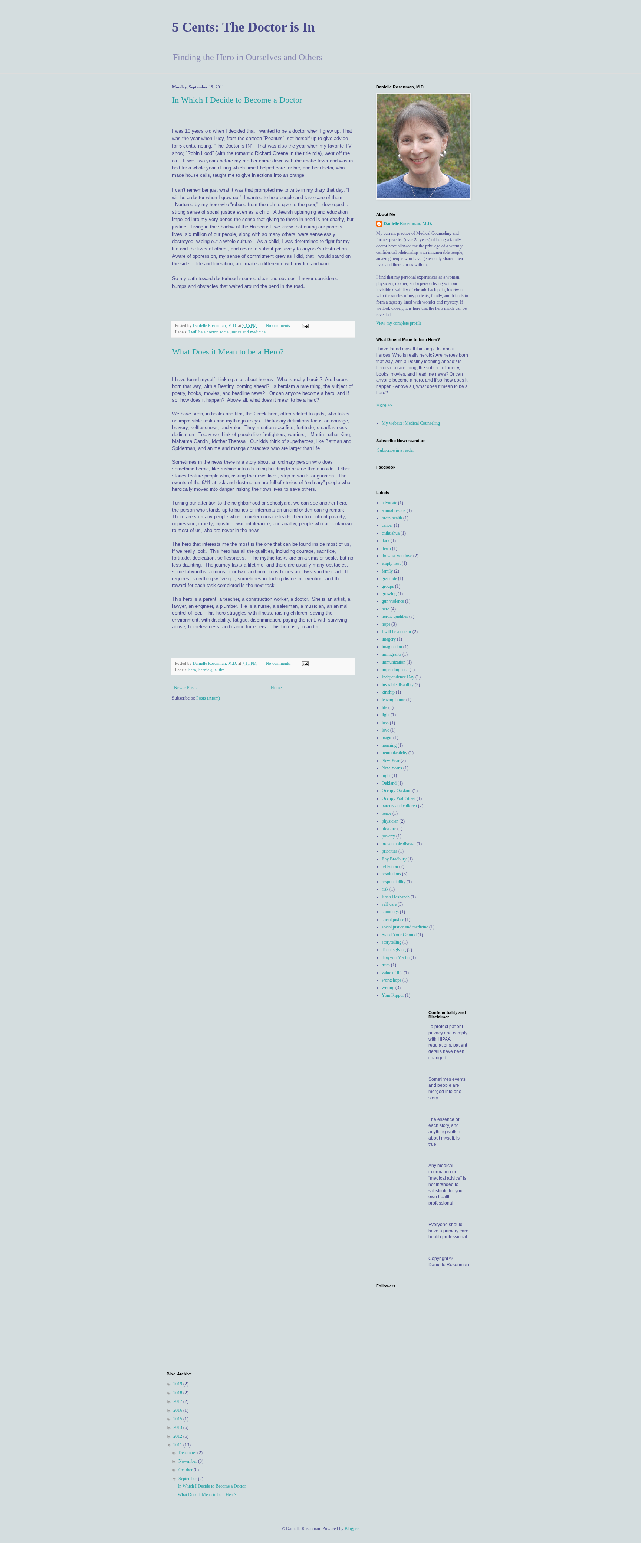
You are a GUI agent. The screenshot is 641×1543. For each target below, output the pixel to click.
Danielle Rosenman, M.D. (408, 223)
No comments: (279, 325)
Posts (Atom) (208, 698)
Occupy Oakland (396, 790)
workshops (391, 980)
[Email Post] (304, 325)
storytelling (391, 942)
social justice (393, 919)
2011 (178, 1445)
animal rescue (393, 510)
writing (388, 987)
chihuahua (391, 533)
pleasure (389, 828)
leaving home (393, 699)
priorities (389, 851)
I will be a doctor (203, 332)
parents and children (399, 805)
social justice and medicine (243, 332)
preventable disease (398, 843)
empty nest (391, 563)
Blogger (351, 1528)
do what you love (397, 555)
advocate (389, 502)
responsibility (393, 881)
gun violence (393, 601)
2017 (178, 1401)
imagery (389, 639)
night (386, 775)
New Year (391, 760)
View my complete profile (398, 323)
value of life (392, 972)
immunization (393, 662)
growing (389, 593)
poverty (388, 836)
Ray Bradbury (394, 859)
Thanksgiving (394, 949)
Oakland (389, 783)
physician (390, 821)
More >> (384, 405)
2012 (178, 1436)
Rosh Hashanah (396, 896)
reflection (390, 866)
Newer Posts (185, 687)
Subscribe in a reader (395, 450)
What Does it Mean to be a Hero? (228, 351)
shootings (390, 911)
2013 (178, 1427)
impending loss (395, 669)
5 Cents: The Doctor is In (243, 27)
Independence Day (398, 677)
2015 (178, 1419)
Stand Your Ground (399, 934)
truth (386, 964)
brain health (392, 518)
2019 (178, 1384)
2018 (178, 1392)
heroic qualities (211, 669)
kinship (388, 692)
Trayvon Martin (396, 957)
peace (386, 813)
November (188, 1461)
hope (386, 624)
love (385, 730)
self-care (389, 904)
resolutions (391, 873)
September (188, 1478)
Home (276, 687)
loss (385, 722)
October (186, 1469)
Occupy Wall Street (398, 798)
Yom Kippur (393, 995)
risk (385, 889)
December (187, 1452)
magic (387, 737)
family (387, 571)
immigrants (391, 654)
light (385, 714)
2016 (178, 1410)
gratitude (389, 578)
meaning (389, 745)
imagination (392, 646)
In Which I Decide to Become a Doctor (237, 99)
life (384, 707)
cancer (387, 525)
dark (385, 540)
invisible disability (398, 684)
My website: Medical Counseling (411, 423)
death (386, 548)
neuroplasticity (394, 752)
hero (192, 669)
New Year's (392, 768)
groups (388, 586)
